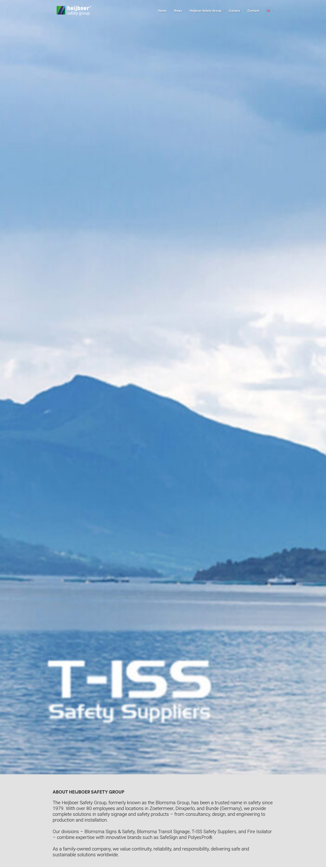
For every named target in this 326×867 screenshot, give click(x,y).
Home (162, 10)
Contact (253, 10)
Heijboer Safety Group (205, 10)
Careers (234, 10)
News (178, 10)
